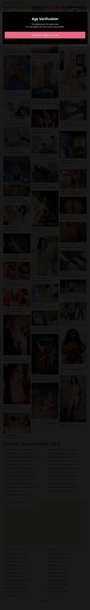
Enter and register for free (45, 35)
